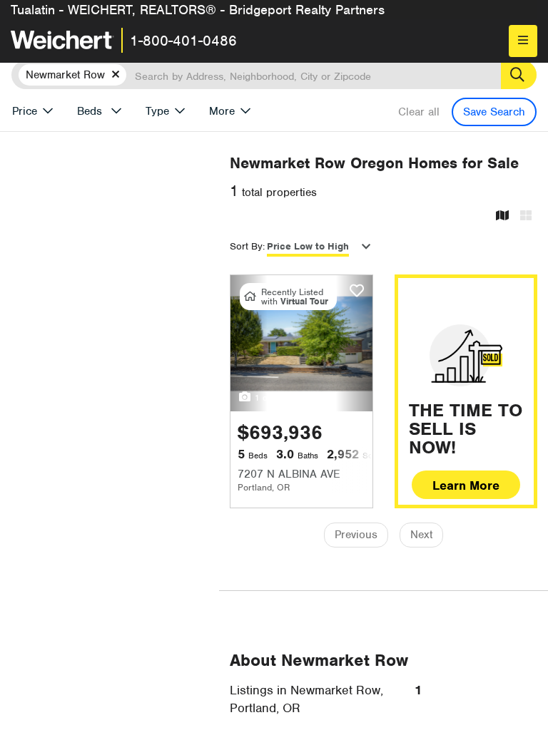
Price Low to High (308, 246)
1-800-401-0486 (183, 40)
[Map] (502, 216)
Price (24, 111)
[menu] (523, 41)
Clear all (419, 112)
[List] (525, 216)
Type (157, 111)
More (222, 111)
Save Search (494, 112)
